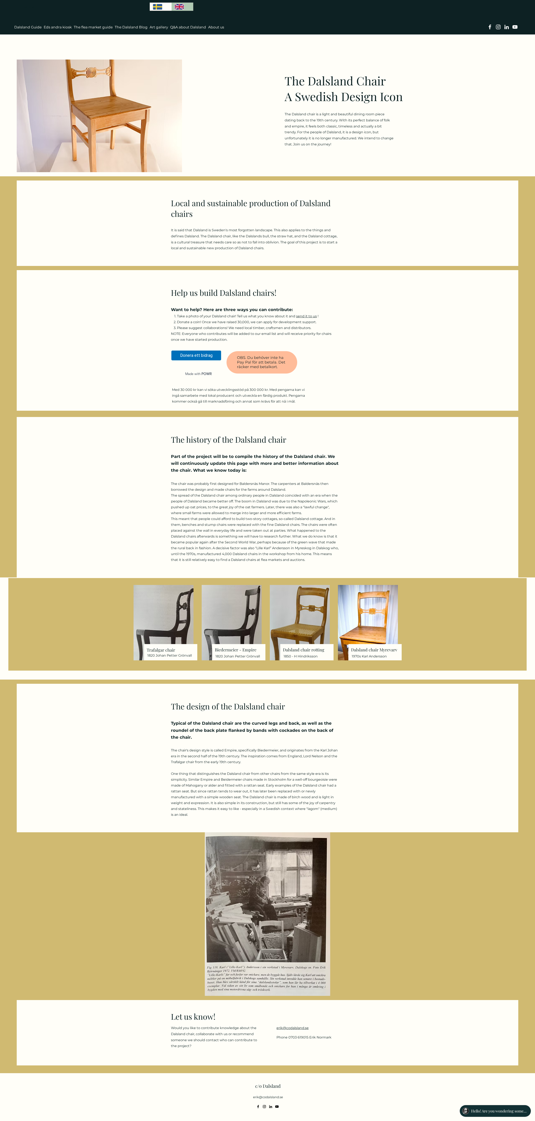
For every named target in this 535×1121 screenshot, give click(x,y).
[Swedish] (160, 7)
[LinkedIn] (506, 27)
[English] (182, 7)
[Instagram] (498, 27)
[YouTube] (515, 27)
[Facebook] (490, 27)
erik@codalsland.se (268, 1097)
